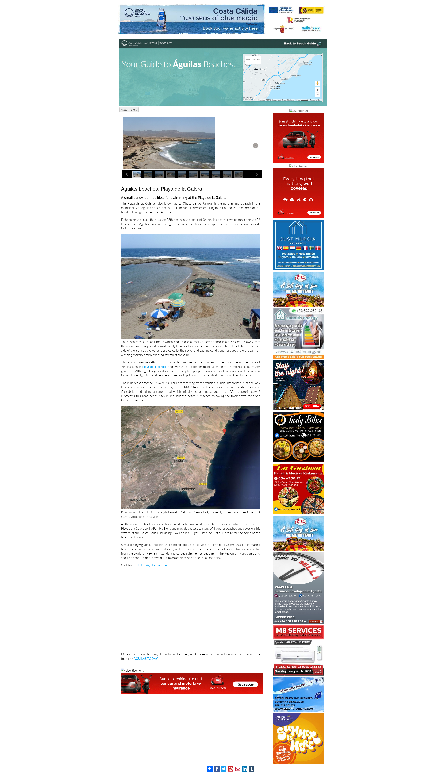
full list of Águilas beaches (150, 565)
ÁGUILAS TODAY (146, 658)
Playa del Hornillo (154, 366)
